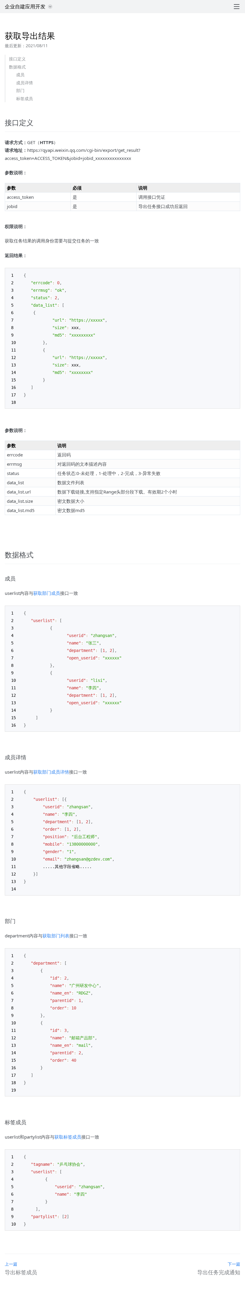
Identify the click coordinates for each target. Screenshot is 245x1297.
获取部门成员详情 (51, 772)
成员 (20, 74)
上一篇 (11, 1264)
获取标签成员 (67, 1137)
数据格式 (17, 67)
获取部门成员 (46, 593)
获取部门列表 (55, 936)
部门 (20, 90)
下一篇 (234, 1264)
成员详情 (24, 82)
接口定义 (17, 59)
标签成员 (24, 98)
